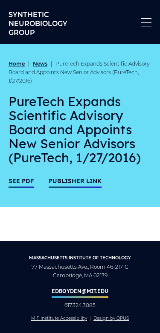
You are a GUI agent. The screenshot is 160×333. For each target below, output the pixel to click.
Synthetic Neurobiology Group (38, 23)
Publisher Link (75, 181)
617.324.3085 (80, 305)
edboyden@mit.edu (80, 290)
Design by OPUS (111, 318)
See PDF (21, 181)
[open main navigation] (146, 22)
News (40, 63)
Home (17, 63)
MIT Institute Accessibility (59, 318)
